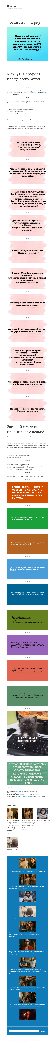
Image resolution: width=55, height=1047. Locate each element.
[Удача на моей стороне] (27, 896)
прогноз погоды (21, 794)
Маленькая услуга (12, 849)
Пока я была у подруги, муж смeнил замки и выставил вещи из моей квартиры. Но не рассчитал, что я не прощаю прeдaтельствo (26, 952)
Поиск (10, 1029)
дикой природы (27, 796)
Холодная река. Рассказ (15, 1021)
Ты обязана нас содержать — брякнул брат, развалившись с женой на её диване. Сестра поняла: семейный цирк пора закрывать (26, 934)
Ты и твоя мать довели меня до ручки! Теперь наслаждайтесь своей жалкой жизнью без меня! (28, 824)
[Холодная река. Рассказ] (27, 1014)
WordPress (15, 1040)
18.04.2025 (9, 833)
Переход (12, 6)
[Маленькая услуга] (27, 911)
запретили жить (26, 793)
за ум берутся (19, 791)
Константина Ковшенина (33, 1040)
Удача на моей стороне (43, 820)
